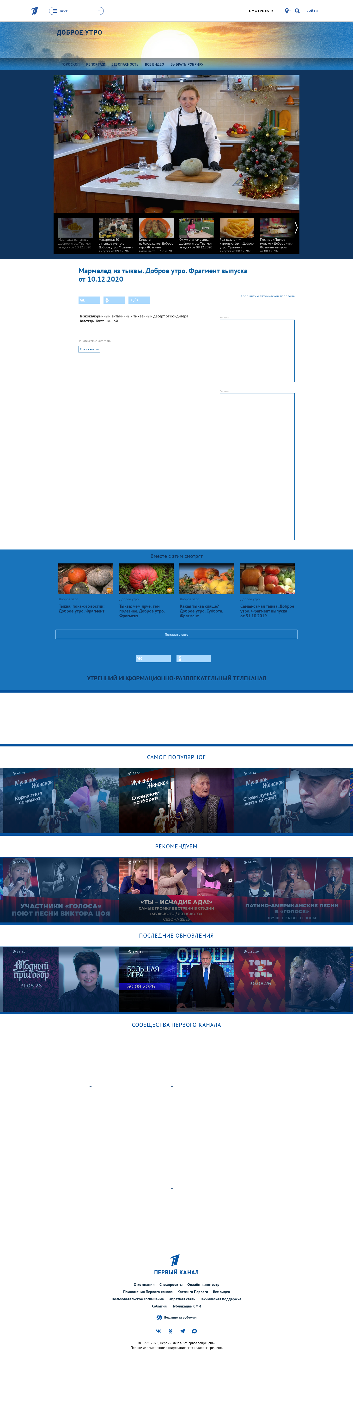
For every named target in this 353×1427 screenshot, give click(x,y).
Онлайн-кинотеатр (203, 1284)
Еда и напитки (89, 349)
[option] (75, 231)
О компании (144, 1284)
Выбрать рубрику (187, 64)
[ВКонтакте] (89, 300)
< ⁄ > (134, 300)
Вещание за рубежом (180, 1317)
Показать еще (176, 634)
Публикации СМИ (186, 1306)
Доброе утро (79, 32)
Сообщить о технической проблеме (268, 296)
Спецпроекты (171, 1284)
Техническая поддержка (220, 1298)
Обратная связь (182, 1298)
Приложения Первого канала (148, 1291)
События (159, 1306)
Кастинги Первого (192, 1291)
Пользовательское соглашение (138, 1298)
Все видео (221, 1291)
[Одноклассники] (114, 300)
